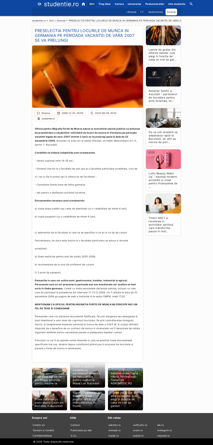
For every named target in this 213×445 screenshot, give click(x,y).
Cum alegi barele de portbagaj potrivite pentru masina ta (48, 380)
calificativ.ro (140, 425)
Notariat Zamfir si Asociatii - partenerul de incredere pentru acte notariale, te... (163, 95)
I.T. (142, 11)
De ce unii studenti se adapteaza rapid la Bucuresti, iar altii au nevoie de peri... (163, 137)
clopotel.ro (163, 435)
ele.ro (160, 425)
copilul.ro (138, 435)
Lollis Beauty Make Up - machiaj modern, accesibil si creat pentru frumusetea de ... (163, 180)
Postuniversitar (154, 3)
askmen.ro (114, 425)
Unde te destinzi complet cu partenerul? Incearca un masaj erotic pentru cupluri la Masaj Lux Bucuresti (86, 375)
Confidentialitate (42, 435)
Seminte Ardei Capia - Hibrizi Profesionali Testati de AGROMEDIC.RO (125, 378)
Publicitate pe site (81, 430)
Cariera (119, 3)
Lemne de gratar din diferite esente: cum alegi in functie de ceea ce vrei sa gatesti (124, 399)
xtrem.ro (138, 430)
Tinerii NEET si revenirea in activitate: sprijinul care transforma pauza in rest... (161, 224)
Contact (75, 425)
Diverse (171, 11)
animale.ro (114, 430)
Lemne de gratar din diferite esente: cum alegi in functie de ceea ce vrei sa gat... (162, 54)
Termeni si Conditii (43, 430)
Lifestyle (131, 11)
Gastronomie (155, 11)
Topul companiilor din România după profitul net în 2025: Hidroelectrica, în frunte (87, 399)
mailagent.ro (164, 430)
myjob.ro (113, 435)
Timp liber (105, 3)
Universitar (134, 3)
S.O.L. (74, 435)
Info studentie (176, 3)
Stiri (92, 3)
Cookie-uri (39, 425)
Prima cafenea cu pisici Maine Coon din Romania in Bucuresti (49, 403)
